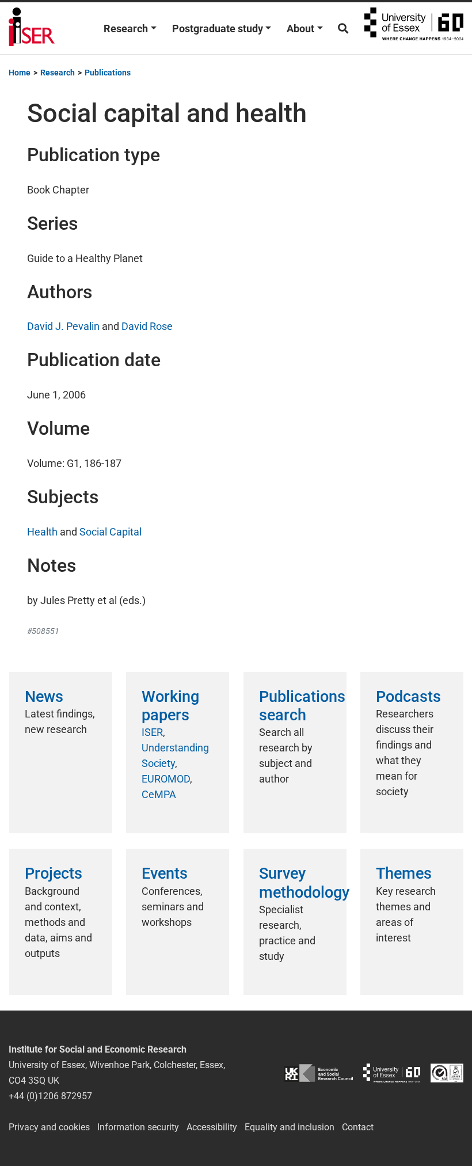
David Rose (147, 326)
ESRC (318, 1073)
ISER (152, 732)
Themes (404, 873)
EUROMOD (166, 779)
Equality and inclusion (289, 1127)
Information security (138, 1127)
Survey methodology (304, 882)
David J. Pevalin (63, 326)
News (44, 697)
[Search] (343, 28)
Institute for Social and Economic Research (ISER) (32, 28)
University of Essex (413, 28)
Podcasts (408, 697)
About (300, 28)
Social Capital (110, 532)
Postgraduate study (217, 28)
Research (126, 28)
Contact (358, 1127)
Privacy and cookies (49, 1127)
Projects (53, 873)
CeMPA (159, 794)
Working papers (170, 706)
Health (42, 532)
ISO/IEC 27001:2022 (447, 1073)
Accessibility (211, 1127)
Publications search (302, 706)
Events (165, 873)
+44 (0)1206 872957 (50, 1096)
